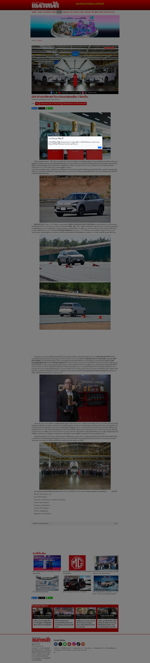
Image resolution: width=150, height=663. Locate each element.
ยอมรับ (100, 147)
